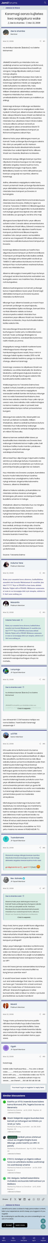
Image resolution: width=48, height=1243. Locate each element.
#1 (44, 41)
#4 (43, 679)
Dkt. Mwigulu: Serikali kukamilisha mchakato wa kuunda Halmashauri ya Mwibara (26, 1181)
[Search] (45, 2)
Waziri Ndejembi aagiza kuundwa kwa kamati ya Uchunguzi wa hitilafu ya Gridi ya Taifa (25, 1121)
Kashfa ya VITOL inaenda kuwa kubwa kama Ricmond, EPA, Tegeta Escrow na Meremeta (25, 1104)
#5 (44, 744)
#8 (44, 1014)
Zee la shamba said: (13, 687)
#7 (44, 888)
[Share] (40, 41)
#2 (44, 573)
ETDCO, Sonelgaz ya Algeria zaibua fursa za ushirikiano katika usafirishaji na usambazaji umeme (25, 1162)
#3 (44, 612)
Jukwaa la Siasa (14, 1112)
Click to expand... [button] (24, 708)
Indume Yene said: (12, 620)
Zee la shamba (17, 23)
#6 (44, 848)
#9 (44, 1056)
